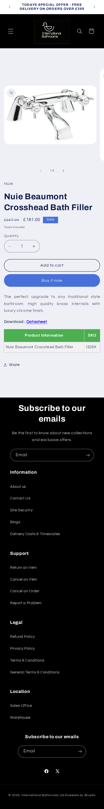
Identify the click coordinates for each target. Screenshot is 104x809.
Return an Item (23, 568)
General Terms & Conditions (34, 672)
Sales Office (21, 706)
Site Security (21, 510)
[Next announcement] (94, 6)
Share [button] (14, 365)
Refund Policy (22, 637)
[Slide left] (40, 170)
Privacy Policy (22, 648)
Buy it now (52, 280)
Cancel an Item (23, 579)
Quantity (11, 236)
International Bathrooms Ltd (42, 795)
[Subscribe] (88, 455)
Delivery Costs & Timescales (35, 534)
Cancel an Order (24, 591)
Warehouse (20, 717)
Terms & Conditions (27, 660)
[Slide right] (63, 170)
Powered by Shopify (80, 795)
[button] (10, 31)
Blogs (15, 522)
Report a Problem (26, 603)
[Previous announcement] (9, 6)
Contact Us (20, 498)
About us (18, 487)
